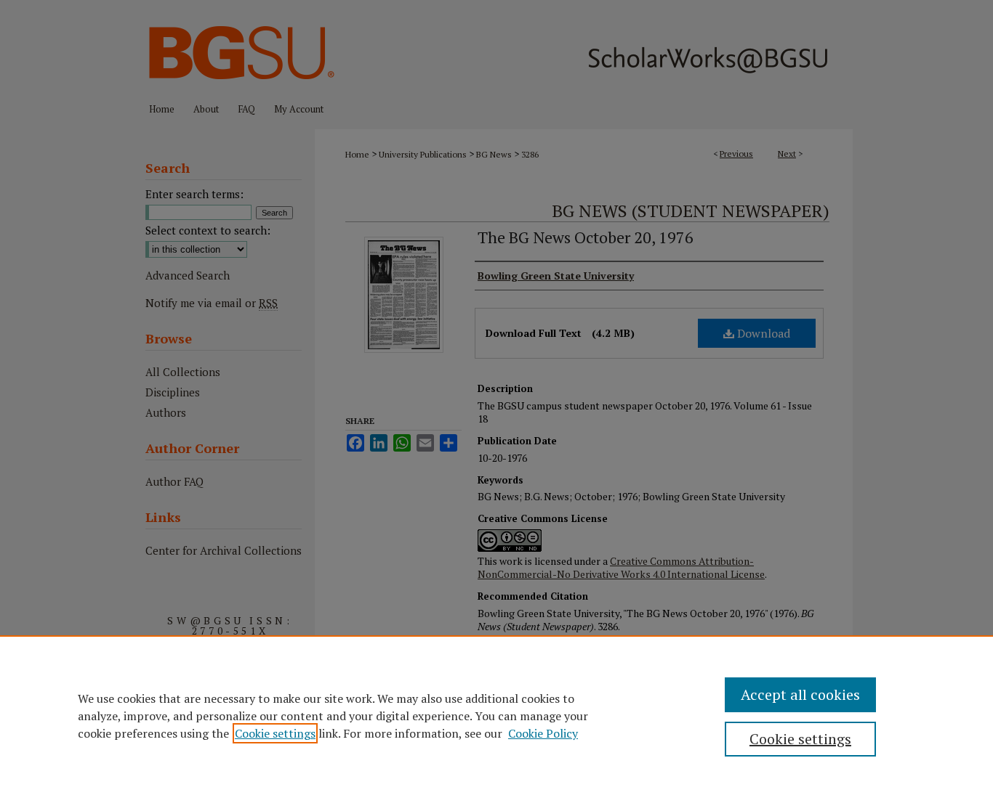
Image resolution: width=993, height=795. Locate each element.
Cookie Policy (543, 733)
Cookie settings (275, 733)
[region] (496, 715)
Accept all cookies (800, 694)
